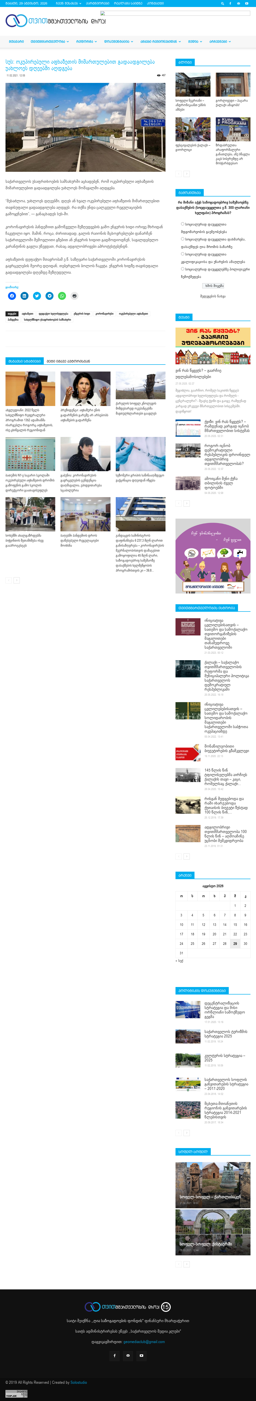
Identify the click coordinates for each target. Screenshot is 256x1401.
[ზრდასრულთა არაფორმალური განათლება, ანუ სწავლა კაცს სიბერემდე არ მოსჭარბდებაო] (233, 129)
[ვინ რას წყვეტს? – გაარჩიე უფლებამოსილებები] (213, 346)
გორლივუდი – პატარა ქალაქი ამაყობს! (232, 102)
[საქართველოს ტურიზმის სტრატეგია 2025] (188, 1036)
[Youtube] (246, 3)
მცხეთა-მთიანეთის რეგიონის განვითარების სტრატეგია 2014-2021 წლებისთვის (225, 1110)
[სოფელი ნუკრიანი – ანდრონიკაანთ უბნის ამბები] (193, 85)
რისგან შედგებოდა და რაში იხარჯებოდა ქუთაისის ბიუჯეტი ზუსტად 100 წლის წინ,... (226, 805)
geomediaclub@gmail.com (144, 1342)
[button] (222, 3)
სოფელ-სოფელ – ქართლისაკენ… (212, 1197)
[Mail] (238, 3)
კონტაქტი (155, 3)
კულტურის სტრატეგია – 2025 (224, 1058)
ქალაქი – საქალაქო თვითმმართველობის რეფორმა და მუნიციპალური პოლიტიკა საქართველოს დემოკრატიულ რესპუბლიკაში (226, 676)
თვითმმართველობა (48, 41)
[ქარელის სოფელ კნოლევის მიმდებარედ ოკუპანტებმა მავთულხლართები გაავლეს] (141, 385)
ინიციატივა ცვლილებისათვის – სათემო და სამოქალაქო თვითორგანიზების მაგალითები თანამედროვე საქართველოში (226, 634)
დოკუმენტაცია (116, 41)
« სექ (179, 960)
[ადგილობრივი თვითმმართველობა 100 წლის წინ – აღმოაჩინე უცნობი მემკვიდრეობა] (188, 833)
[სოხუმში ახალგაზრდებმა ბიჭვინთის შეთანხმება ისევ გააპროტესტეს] (30, 514)
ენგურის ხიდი (82, 314)
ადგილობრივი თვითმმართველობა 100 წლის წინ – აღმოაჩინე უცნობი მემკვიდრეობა (225, 833)
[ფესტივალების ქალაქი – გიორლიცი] (193, 129)
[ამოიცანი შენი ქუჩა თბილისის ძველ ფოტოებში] (188, 483)
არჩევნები (218, 41)
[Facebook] (230, 3)
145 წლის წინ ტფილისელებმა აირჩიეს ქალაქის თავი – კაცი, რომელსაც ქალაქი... (225, 777)
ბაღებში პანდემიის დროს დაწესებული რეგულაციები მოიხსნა (79, 540)
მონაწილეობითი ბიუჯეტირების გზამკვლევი (226, 749)
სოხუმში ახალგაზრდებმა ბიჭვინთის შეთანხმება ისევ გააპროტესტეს (25, 540)
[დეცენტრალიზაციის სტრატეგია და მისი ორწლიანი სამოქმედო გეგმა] (188, 1009)
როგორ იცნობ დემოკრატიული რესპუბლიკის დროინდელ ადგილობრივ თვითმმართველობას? (227, 454)
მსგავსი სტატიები (24, 361)
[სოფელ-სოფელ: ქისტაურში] (213, 1232)
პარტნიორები (97, 3)
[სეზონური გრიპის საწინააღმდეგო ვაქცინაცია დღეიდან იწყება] (141, 454)
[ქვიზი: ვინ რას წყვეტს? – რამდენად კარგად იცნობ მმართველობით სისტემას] (188, 428)
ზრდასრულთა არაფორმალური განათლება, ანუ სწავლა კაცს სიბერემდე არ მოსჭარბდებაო (233, 154)
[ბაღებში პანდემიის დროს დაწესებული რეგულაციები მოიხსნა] (85, 514)
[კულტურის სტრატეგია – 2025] (188, 1060)
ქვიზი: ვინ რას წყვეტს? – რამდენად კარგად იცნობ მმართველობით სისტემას (227, 426)
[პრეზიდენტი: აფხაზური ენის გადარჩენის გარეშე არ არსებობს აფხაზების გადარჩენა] (85, 389)
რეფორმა (84, 41)
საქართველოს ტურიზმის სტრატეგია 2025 (226, 1034)
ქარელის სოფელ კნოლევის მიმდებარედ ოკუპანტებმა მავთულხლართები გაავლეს (136, 408)
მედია (193, 41)
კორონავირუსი (105, 314)
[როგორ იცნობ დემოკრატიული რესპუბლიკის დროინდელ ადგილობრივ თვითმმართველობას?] (188, 450)
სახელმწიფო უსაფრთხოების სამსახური (47, 320)
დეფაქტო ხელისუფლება (53, 314)
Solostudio (78, 1382)
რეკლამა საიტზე (128, 3)
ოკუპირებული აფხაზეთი (133, 314)
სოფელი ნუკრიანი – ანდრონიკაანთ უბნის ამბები (191, 105)
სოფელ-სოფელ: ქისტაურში (206, 1244)
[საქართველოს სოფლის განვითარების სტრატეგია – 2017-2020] (188, 1084)
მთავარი (16, 41)
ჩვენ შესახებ (67, 3)
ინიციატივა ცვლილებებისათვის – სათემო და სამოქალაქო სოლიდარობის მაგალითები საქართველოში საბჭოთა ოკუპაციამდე (226, 718)
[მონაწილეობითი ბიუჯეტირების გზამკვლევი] (188, 752)
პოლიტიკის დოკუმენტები (202, 991)
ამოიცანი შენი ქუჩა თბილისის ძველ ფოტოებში (221, 483)
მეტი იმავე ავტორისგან (68, 361)
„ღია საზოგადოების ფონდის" (118, 1321)
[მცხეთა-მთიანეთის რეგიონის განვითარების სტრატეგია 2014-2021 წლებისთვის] (188, 1110)
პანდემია (13, 320)
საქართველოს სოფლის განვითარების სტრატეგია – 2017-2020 (226, 1084)
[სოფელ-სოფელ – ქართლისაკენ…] (213, 1185)
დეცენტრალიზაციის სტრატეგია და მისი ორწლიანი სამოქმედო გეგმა (224, 1010)
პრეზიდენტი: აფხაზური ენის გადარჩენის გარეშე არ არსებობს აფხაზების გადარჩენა (84, 415)
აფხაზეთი (27, 314)
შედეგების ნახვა (213, 296)
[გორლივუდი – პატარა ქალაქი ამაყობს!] (233, 85)
